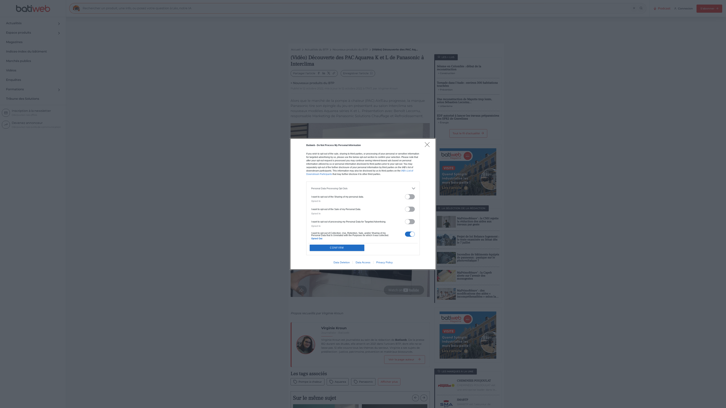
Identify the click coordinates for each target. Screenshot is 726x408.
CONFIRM (337, 247)
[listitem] (363, 188)
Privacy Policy (384, 262)
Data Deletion (342, 262)
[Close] (428, 145)
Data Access (363, 262)
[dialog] (363, 204)
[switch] (410, 196)
